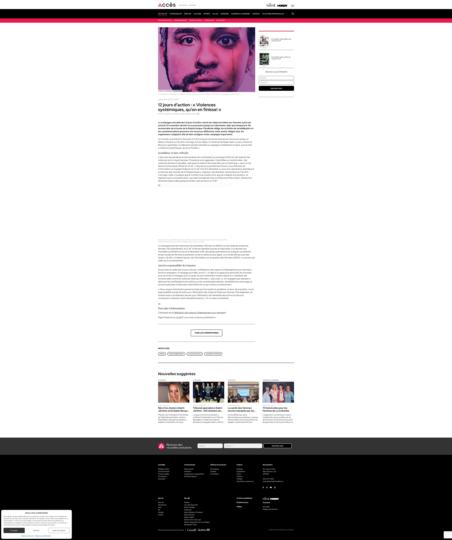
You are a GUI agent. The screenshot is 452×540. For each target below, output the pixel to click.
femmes (161, 354)
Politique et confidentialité (43, 536)
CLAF (179, 317)
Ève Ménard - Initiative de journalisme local (178, 114)
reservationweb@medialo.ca (273, 481)
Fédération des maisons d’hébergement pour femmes (199, 312)
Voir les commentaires (207, 333)
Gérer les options (58, 530)
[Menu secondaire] (292, 6)
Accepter (14, 530)
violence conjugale (194, 354)
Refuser (36, 530)
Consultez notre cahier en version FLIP (281, 58)
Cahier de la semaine (270, 380)
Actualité (162, 380)
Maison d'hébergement (176, 354)
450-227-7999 (268, 479)
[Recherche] (291, 14)
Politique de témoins (27, 536)
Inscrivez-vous (276, 88)
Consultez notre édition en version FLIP (281, 40)
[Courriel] (198, 114)
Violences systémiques (213, 354)
